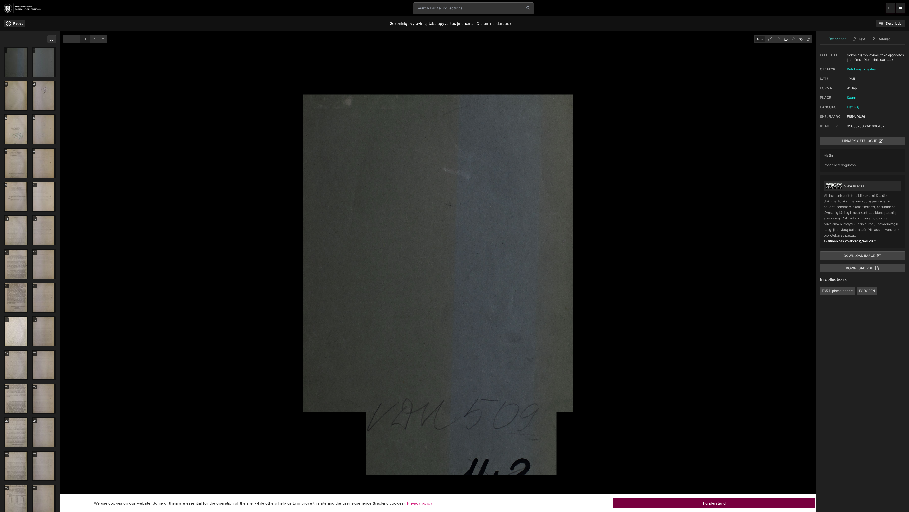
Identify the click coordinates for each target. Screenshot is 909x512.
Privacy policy (419, 503)
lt (890, 8)
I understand (714, 503)
